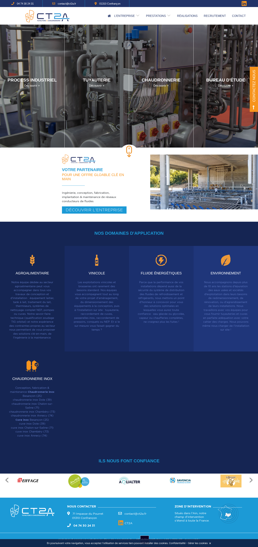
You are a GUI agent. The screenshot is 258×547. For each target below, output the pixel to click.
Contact (239, 15)
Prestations (156, 15)
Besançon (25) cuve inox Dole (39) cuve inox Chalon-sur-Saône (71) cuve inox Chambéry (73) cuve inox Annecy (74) (32, 428)
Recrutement (215, 15)
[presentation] (7, 488)
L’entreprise (124, 15)
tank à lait (19, 302)
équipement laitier (41, 298)
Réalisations (187, 15)
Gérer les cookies (198, 543)
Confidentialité (177, 543)
